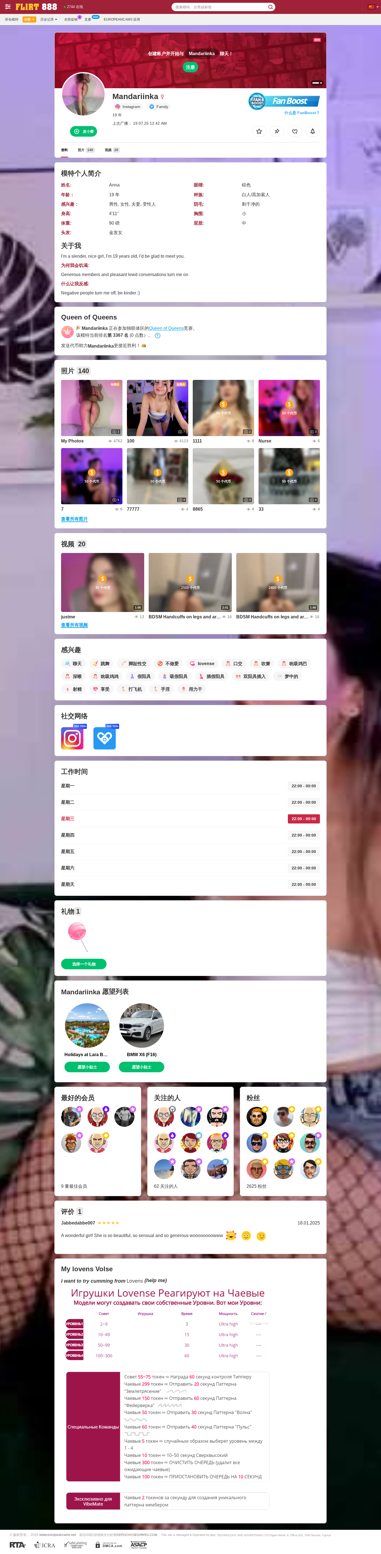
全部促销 (71, 19)
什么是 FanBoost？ (302, 112)
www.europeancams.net (57, 1534)
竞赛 (88, 19)
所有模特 (11, 19)
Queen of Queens (166, 328)
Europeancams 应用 (122, 19)
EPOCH (124, 1534)
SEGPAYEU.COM (145, 1534)
